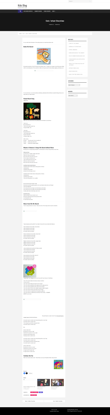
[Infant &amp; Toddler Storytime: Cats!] (29, 382)
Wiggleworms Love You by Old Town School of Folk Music (42, 278)
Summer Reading (38, 11)
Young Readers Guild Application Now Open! (77, 60)
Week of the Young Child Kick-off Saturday (76, 64)
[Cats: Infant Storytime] (43, 382)
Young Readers (47, 11)
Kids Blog (22, 5)
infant (40, 392)
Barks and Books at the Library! (76, 52)
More (53, 11)
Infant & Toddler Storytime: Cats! (29, 386)
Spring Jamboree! (73, 49)
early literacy (34, 392)
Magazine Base (73, 411)
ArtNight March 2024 (74, 68)
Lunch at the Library (74, 43)
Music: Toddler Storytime (30, 401)
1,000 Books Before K (28, 11)
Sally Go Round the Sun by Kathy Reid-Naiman (46, 224)
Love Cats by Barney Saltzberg (36, 92)
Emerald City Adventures (75, 46)
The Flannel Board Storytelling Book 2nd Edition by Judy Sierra (39, 120)
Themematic (79, 411)
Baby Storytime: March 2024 (75, 74)
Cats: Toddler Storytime (57, 401)
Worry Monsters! (73, 71)
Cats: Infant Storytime (41, 386)
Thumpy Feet (37, 66)
